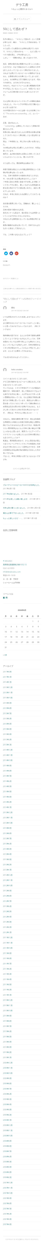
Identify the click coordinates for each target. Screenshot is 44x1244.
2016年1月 (7, 682)
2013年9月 (7, 828)
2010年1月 (7, 1057)
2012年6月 (7, 906)
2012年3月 (7, 922)
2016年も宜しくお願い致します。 (16, 499)
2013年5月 (7, 849)
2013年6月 (7, 843)
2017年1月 (7, 677)
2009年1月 (7, 1120)
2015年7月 (7, 713)
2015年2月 (7, 739)
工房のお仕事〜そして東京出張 (12, 289)
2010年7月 (7, 1026)
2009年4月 (7, 1104)
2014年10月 (8, 760)
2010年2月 (7, 1052)
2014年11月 (8, 755)
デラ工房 (22, 5)
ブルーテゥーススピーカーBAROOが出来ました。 (22, 485)
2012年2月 (7, 927)
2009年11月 (8, 1068)
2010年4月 (7, 1042)
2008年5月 (7, 1162)
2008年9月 (7, 1141)
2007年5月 (7, 1219)
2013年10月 (8, 823)
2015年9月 (7, 703)
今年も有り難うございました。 (15, 508)
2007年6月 (7, 1214)
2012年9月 (7, 890)
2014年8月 (7, 771)
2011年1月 (7, 995)
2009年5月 (7, 1099)
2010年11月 (8, 1005)
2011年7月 (7, 963)
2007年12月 (8, 1182)
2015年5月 (7, 724)
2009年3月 (7, 1109)
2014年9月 (7, 765)
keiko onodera (17, 369)
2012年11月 (8, 880)
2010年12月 (8, 1000)
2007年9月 (7, 1198)
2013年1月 (7, 870)
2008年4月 (7, 1167)
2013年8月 (7, 833)
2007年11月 (8, 1188)
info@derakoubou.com (12, 572)
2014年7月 (7, 776)
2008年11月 (8, 1130)
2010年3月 (7, 1047)
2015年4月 (7, 729)
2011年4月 (7, 979)
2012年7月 (7, 901)
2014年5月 (7, 786)
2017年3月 (7, 672)
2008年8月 (7, 1146)
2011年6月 (7, 969)
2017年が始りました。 (12, 494)
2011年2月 (7, 989)
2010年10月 (8, 1010)
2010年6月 (7, 1031)
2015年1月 (7, 744)
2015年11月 (8, 692)
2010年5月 (7, 1036)
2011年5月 (7, 974)
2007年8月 (7, 1203)
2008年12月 (8, 1125)
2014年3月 (7, 797)
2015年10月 (8, 697)
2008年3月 (7, 1172)
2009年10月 (8, 1073)
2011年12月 (8, 937)
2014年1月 (7, 807)
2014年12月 (8, 750)
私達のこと (15, 278)
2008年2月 (7, 1177)
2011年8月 (7, 958)
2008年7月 (7, 1151)
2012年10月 (8, 885)
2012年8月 (7, 896)
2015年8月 (7, 708)
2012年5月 (7, 911)
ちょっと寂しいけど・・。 (13, 518)
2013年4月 (7, 854)
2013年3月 (7, 859)
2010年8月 (7, 1021)
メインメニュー (23, 19)
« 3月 (5, 655)
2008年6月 (7, 1156)
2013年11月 (8, 817)
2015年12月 (8, 687)
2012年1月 (7, 932)
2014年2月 (7, 802)
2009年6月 (7, 1094)
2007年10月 (8, 1193)
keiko (16, 33)
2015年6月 (7, 718)
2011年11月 (8, 943)
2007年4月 (7, 1224)
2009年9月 (7, 1078)
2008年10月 (8, 1135)
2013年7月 (7, 838)
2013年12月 (8, 812)
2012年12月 (8, 875)
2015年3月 (7, 734)
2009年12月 (8, 1062)
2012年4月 (7, 917)
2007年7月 (7, 1208)
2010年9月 (7, 1016)
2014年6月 (7, 781)
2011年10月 (8, 948)
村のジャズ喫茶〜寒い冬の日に (31, 289)
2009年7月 (7, 1089)
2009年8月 (7, 1083)
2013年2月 (7, 864)
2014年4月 (7, 791)
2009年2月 (7, 1115)
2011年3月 (7, 984)
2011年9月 (7, 953)
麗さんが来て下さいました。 (14, 513)
